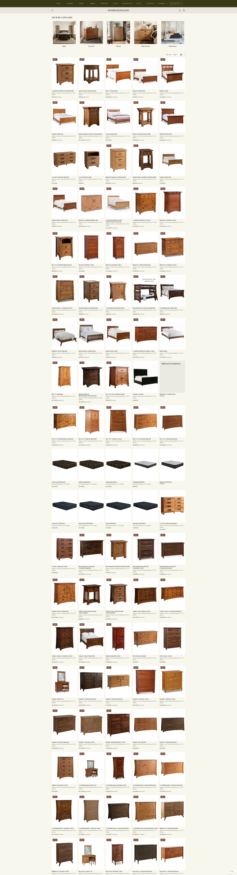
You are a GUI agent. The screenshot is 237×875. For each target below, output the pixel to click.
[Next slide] (74, 73)
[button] (176, 55)
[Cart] (184, 10)
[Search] (52, 10)
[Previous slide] (54, 73)
